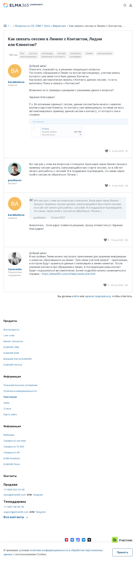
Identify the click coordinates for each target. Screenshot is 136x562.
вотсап (62, 53)
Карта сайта (10, 414)
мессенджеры (28, 56)
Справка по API (12, 452)
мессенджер (104, 53)
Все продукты (11, 329)
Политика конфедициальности (20, 391)
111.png (45, 129)
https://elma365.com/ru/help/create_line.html (68, 273)
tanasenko (15, 269)
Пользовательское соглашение (21, 385)
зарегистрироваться (97, 296)
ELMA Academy (12, 458)
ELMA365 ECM (11, 353)
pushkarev (14, 180)
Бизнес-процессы (13, 341)
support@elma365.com (16, 512)
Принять (122, 552)
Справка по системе (15, 440)
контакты (75, 53)
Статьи (7, 408)
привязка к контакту (53, 56)
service (33, 53)
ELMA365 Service (13, 364)
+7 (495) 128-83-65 (14, 507)
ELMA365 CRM (11, 347)
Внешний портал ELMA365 (18, 359)
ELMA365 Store (12, 464)
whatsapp (47, 53)
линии (89, 53)
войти (75, 296)
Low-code (9, 335)
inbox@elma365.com (15, 494)
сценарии (75, 56)
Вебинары (9, 435)
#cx (22, 53)
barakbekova (16, 81)
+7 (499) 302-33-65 (14, 489)
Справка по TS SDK (14, 446)
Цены (6, 402)
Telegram (38, 494)
